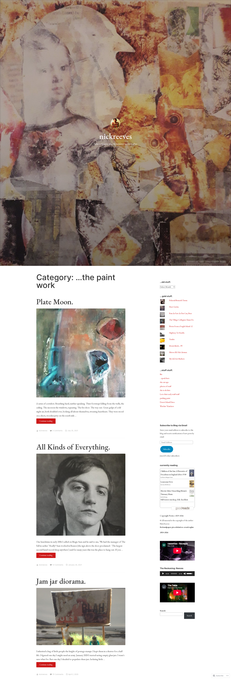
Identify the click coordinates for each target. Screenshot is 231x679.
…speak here (164, 378)
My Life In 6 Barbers (177, 359)
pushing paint (165, 398)
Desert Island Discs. (167, 402)
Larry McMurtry (166, 484)
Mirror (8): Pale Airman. (178, 352)
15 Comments (57, 674)
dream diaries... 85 (176, 346)
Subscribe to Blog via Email (173, 425)
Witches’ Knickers (167, 406)
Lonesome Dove (167, 482)
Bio (161, 374)
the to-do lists (165, 390)
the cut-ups (164, 382)
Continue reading (44, 422)
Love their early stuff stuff (169, 394)
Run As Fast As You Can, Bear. (180, 313)
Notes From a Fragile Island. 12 (181, 326)
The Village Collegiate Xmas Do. (181, 320)
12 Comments (57, 565)
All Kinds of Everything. (73, 447)
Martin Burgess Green (167, 477)
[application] (177, 573)
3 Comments (57, 431)
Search (162, 610)
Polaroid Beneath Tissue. (178, 300)
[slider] (174, 573)
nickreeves (115, 136)
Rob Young (164, 497)
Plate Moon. (54, 302)
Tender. (172, 339)
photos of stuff (165, 386)
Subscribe (166, 449)
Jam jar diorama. (61, 581)
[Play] (163, 573)
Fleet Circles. (174, 307)
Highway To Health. (177, 333)
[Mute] (185, 573)
